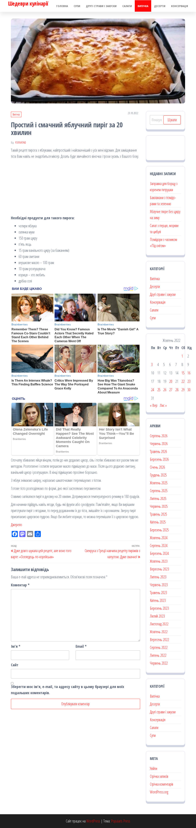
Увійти (153, 768)
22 (183, 381)
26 (164, 389)
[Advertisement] (75, 188)
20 (170, 381)
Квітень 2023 (158, 600)
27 (170, 389)
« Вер (153, 405)
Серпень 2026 (158, 435)
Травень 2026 (158, 451)
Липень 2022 (158, 655)
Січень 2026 (157, 467)
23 (188, 381)
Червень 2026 (159, 443)
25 (158, 389)
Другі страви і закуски (101, 6)
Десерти (159, 6)
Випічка (143, 6)
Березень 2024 (159, 553)
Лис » (163, 405)
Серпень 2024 (158, 545)
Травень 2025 (158, 514)
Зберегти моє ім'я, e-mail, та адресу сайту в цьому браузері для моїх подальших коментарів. (67, 689)
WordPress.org (159, 792)
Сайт (14, 664)
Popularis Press (120, 821)
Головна (62, 6)
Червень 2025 (159, 506)
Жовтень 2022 (158, 631)
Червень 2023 (159, 584)
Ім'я (15, 646)
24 (152, 389)
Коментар (20, 584)
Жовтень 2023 (158, 561)
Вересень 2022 (159, 639)
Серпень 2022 (158, 647)
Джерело (16, 524)
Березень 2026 (159, 459)
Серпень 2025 (158, 490)
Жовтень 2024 (158, 537)
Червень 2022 (159, 663)
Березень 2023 (159, 608)
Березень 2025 (159, 529)
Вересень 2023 (159, 569)
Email (81, 646)
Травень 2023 (158, 592)
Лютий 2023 (157, 616)
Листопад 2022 (159, 623)
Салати (127, 6)
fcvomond (20, 142)
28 (176, 389)
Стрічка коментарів (161, 784)
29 (183, 389)
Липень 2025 (158, 498)
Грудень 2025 (158, 475)
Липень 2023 (158, 576)
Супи (77, 6)
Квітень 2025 (158, 522)
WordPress (93, 821)
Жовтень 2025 (158, 482)
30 (188, 389)
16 (188, 372)
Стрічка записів (159, 776)
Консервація (179, 6)
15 (183, 372)
